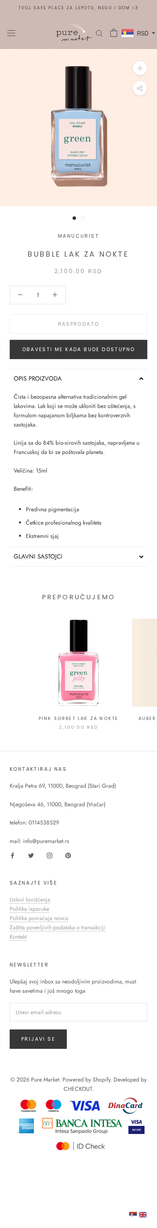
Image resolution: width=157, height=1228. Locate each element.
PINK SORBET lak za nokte (79, 718)
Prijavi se (38, 1039)
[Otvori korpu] (113, 33)
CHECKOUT (78, 1089)
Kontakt (18, 937)
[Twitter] (31, 855)
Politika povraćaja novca (39, 918)
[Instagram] (49, 855)
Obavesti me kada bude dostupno (78, 349)
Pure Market (45, 1079)
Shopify (101, 1079)
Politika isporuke (29, 909)
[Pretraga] (99, 32)
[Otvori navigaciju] (11, 32)
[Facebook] (12, 855)
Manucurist (78, 235)
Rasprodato (78, 323)
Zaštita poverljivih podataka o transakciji (57, 927)
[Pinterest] (68, 855)
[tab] (78, 378)
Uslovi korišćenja (30, 899)
